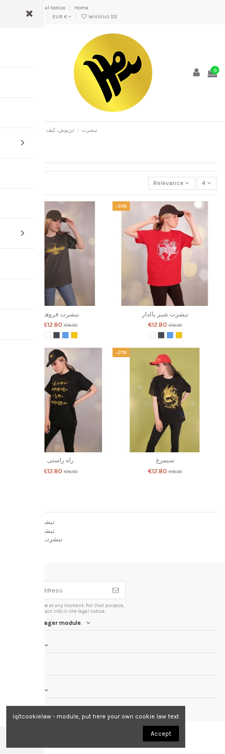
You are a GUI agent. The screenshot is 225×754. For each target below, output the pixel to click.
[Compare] (60, 302)
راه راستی (60, 460)
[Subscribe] (115, 589)
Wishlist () (102, 17)
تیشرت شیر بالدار (165, 314)
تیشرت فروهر (60, 314)
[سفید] (47, 335)
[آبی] (65, 335)
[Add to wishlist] (48, 302)
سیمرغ (165, 460)
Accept (161, 733)
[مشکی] (56, 335)
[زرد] (74, 335)
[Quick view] (72, 302)
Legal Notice (51, 8)
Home (81, 8)
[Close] (29, 14)
